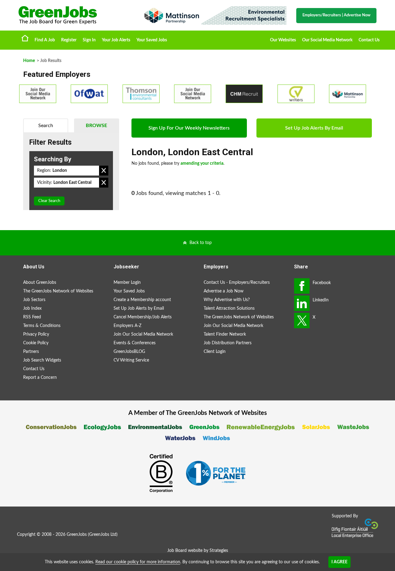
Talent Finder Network (225, 334)
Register (69, 40)
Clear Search (49, 201)
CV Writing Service (131, 360)
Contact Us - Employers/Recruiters (237, 282)
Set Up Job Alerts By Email (314, 128)
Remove (103, 171)
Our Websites (283, 40)
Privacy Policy (36, 334)
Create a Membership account (142, 300)
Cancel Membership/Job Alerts (143, 317)
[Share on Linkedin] (302, 303)
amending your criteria (202, 163)
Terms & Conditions (41, 326)
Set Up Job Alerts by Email (139, 308)
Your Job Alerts (116, 40)
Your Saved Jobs (151, 40)
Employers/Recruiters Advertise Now (336, 15)
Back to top (200, 243)
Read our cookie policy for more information (137, 562)
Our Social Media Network (327, 40)
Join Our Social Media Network (143, 334)
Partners (31, 352)
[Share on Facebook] (302, 286)
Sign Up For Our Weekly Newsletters (189, 128)
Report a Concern (40, 377)
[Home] (74, 15)
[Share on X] (302, 320)
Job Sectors (34, 300)
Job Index (32, 308)
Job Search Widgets (42, 360)
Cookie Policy (35, 343)
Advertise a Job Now (223, 291)
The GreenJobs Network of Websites (58, 291)
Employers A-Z (127, 326)
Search (45, 125)
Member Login (127, 282)
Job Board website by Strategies (197, 550)
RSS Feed (32, 317)
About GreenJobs (39, 282)
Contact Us (369, 40)
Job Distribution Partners (228, 343)
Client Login (215, 352)
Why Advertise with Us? (227, 300)
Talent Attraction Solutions (229, 308)
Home (25, 38)
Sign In (89, 40)
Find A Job (45, 40)
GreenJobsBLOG (129, 352)
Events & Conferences (135, 343)
